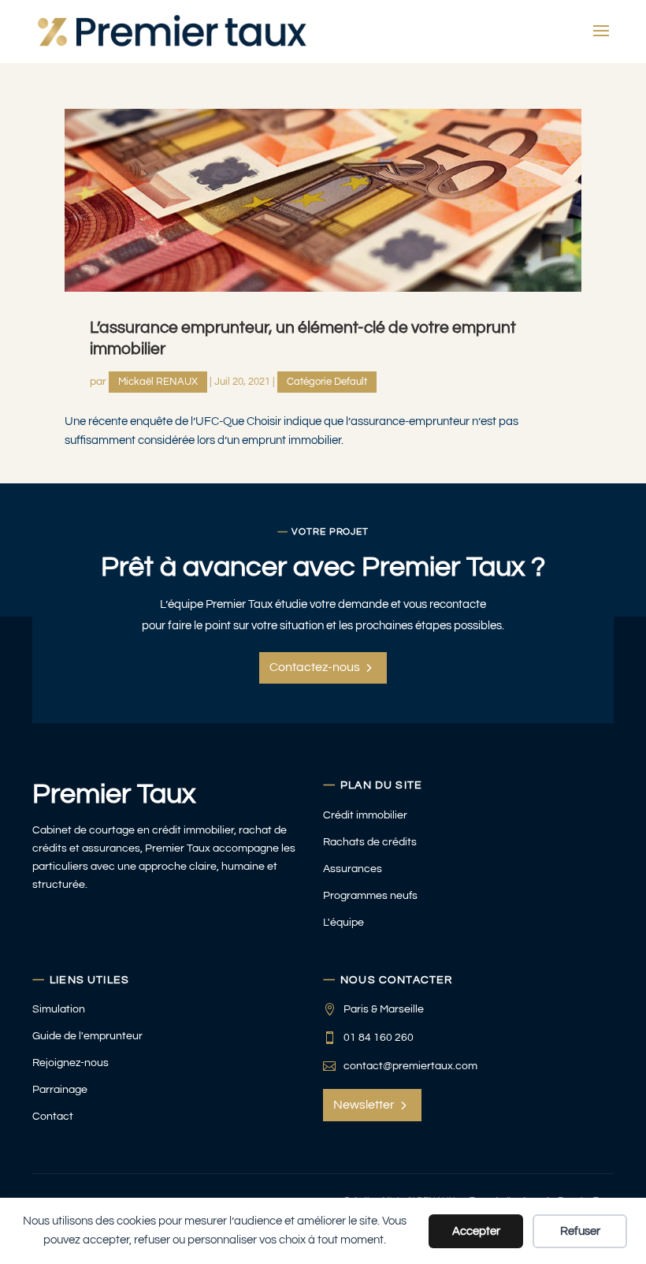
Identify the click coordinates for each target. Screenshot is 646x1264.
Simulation (58, 1009)
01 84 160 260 (378, 1037)
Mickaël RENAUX (158, 381)
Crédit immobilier (365, 815)
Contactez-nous (314, 667)
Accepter (476, 1231)
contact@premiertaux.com (410, 1066)
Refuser (580, 1231)
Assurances (352, 868)
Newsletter (364, 1104)
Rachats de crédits (370, 842)
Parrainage (59, 1089)
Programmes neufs (370, 895)
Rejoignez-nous (70, 1062)
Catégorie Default (327, 381)
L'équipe (343, 922)
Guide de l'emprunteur (87, 1036)
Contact (52, 1116)
